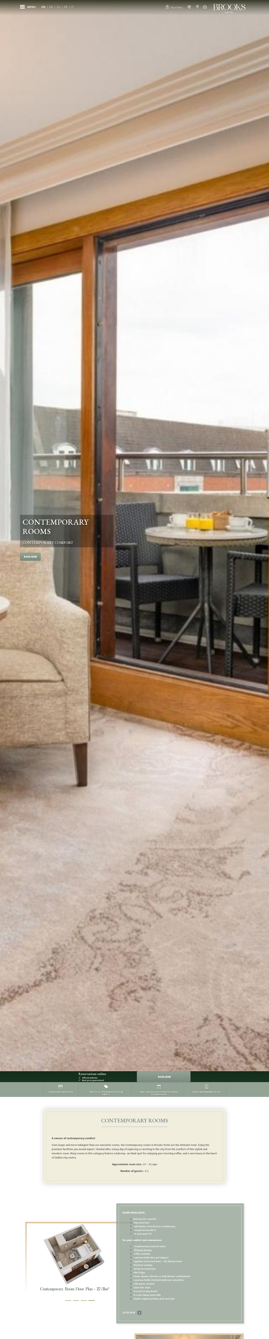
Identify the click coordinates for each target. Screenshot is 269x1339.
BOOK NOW (129, 1312)
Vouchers (177, 7)
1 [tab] (68, 1300)
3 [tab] (84, 1300)
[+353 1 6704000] (189, 7)
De (51, 7)
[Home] (229, 7)
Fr (65, 7)
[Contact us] (205, 7)
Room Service (144, 1250)
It (72, 7)
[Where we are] (197, 7)
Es (58, 7)
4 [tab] (91, 1300)
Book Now (30, 556)
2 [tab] (76, 1300)
